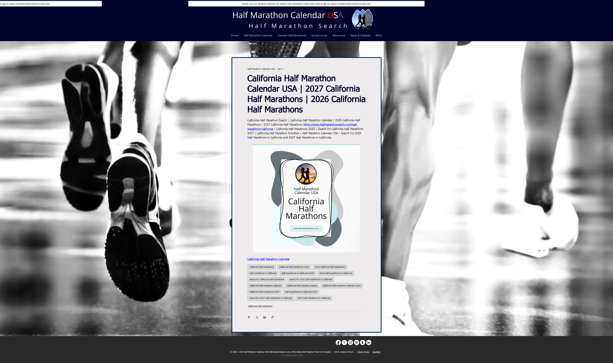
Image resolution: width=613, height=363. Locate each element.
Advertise (376, 352)
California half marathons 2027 (265, 292)
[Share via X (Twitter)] (256, 317)
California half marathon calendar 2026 (341, 286)
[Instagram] (350, 342)
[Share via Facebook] (248, 317)
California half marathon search (302, 286)
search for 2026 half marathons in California (310, 279)
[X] (344, 342)
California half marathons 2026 (294, 267)
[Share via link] (272, 317)
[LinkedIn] (368, 342)
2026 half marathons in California (335, 273)
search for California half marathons (267, 279)
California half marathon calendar (266, 286)
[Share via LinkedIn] (264, 317)
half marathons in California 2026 (298, 273)
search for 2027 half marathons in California (271, 298)
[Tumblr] (362, 342)
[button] (377, 42)
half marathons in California (263, 273)
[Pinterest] (356, 342)
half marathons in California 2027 (301, 292)
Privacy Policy (363, 352)
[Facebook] (338, 342)
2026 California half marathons (330, 267)
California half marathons (262, 267)
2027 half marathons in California (314, 298)
